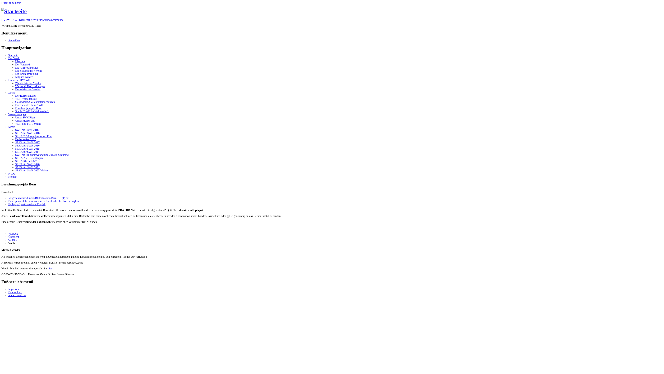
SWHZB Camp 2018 (27, 129)
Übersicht (13, 236)
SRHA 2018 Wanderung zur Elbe (33, 136)
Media (11, 126)
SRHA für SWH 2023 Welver (31, 170)
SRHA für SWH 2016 (27, 145)
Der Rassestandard (25, 95)
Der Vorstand (22, 64)
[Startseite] (14, 11)
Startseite (13, 55)
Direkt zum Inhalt (11, 2)
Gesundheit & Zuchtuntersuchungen (35, 101)
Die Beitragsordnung (26, 73)
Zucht (11, 92)
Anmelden (14, 40)
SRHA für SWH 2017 (27, 142)
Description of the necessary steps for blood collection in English (43, 201)
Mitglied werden (24, 76)
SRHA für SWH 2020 (27, 164)
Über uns (20, 61)
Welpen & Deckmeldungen (30, 86)
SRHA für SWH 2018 (27, 133)
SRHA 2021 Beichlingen (29, 158)
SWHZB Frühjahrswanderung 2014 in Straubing (42, 154)
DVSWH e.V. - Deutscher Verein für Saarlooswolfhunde (32, 19)
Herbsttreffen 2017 (25, 139)
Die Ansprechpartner (26, 67)
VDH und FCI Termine (28, 123)
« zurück (13, 233)
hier (50, 268)
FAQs (11, 173)
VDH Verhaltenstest (26, 98)
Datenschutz (15, 292)
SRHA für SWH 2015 (27, 148)
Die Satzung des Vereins (28, 70)
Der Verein (14, 58)
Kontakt (12, 176)
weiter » (12, 239)
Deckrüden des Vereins (27, 89)
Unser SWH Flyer (25, 117)
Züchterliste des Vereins (28, 83)
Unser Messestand (25, 120)
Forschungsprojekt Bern (28, 108)
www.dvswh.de (17, 295)
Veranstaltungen (17, 114)
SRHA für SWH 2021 (27, 167)
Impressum (14, 289)
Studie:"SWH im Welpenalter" (32, 111)
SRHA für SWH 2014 (27, 151)
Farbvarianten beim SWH (29, 105)
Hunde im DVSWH (19, 80)
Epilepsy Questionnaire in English (26, 204)
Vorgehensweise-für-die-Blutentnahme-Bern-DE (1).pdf (38, 198)
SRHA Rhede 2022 (26, 161)
